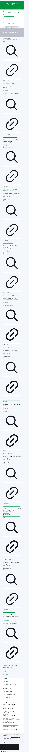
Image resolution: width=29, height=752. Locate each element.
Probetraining (3, 744)
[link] (18, 27)
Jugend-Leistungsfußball (12, 692)
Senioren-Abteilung (10, 694)
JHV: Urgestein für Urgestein (11, 295)
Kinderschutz (9, 697)
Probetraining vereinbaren (12, 695)
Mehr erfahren (6, 90)
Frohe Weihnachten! (9, 612)
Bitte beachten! (7, 453)
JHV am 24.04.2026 (7, 347)
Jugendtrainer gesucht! (10, 137)
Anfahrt (7, 681)
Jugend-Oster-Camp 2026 (10, 559)
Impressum (8, 685)
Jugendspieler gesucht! (10, 83)
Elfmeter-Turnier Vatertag (11, 506)
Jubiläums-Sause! (8, 243)
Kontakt (8, 682)
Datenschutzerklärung (11, 684)
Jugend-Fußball (9, 691)
